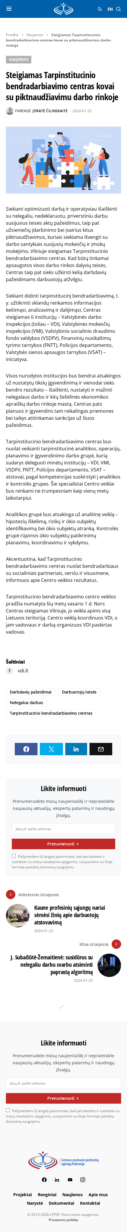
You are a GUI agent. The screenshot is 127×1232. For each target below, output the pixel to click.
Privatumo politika (63, 1219)
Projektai (22, 1194)
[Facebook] (44, 1180)
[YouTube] (70, 1180)
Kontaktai (90, 1203)
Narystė (35, 1203)
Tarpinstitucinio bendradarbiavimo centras (51, 713)
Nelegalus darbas (26, 702)
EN (110, 9)
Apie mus (98, 1194)
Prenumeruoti (60, 844)
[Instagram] (82, 1180)
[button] (9, 8)
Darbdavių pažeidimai (30, 692)
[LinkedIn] (57, 1180)
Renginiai (47, 1194)
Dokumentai (61, 1203)
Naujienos (35, 34)
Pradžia (12, 34)
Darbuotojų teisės (79, 692)
